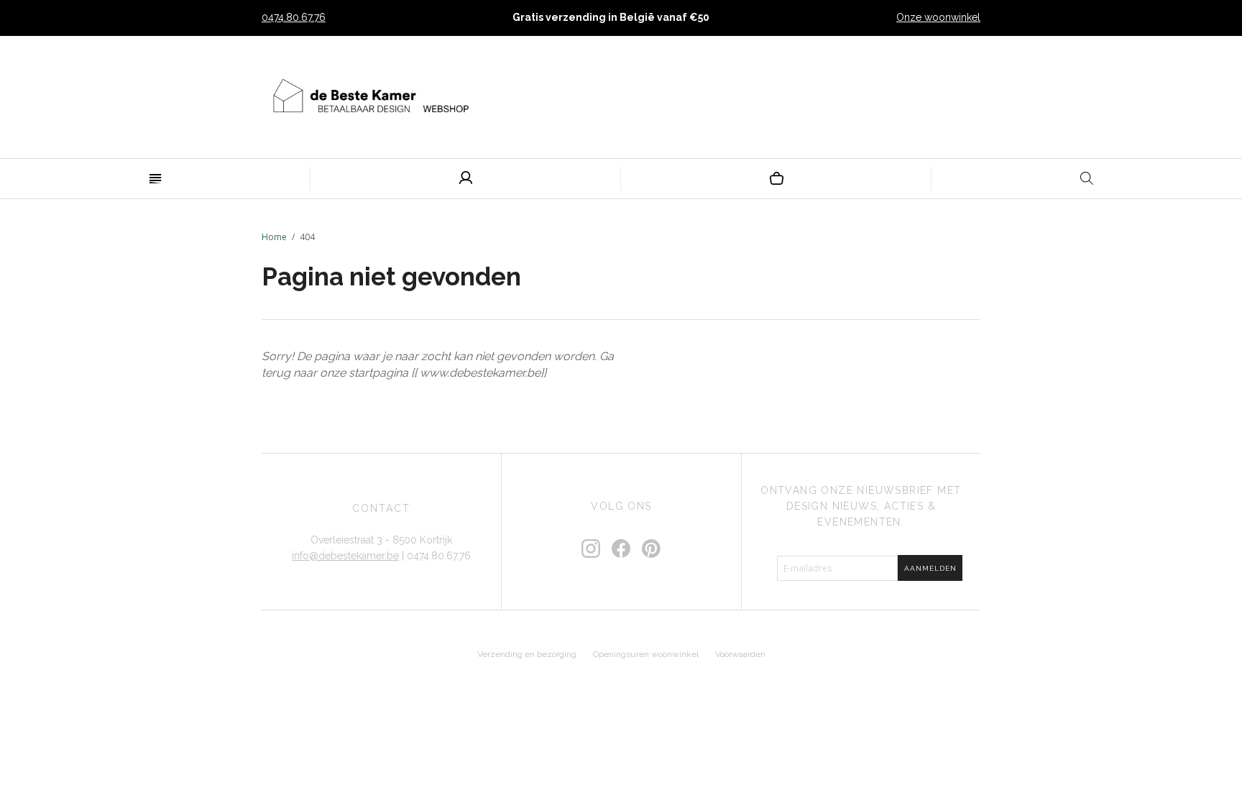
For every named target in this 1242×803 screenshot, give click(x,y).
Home (274, 237)
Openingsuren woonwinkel (646, 654)
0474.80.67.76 (294, 17)
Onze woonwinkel (938, 17)
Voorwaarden (740, 654)
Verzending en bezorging (526, 654)
